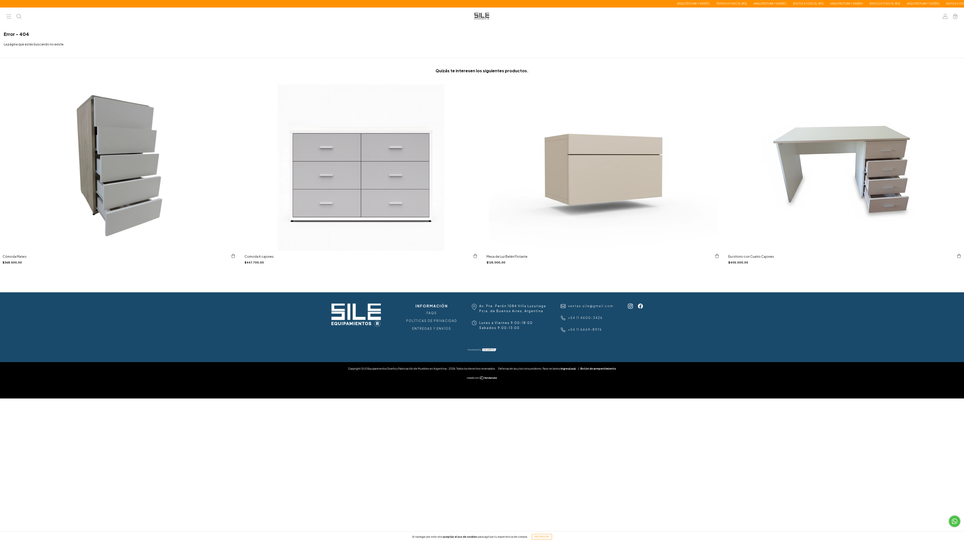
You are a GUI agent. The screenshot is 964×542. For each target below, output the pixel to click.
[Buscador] (18, 17)
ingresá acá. (568, 368)
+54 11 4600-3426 (585, 318)
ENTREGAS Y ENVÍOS (431, 328)
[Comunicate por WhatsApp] (954, 521)
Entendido (541, 536)
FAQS (432, 313)
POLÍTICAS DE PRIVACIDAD (431, 321)
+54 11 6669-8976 (585, 329)
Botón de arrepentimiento (598, 368)
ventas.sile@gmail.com (590, 306)
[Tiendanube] (482, 378)
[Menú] (8, 17)
